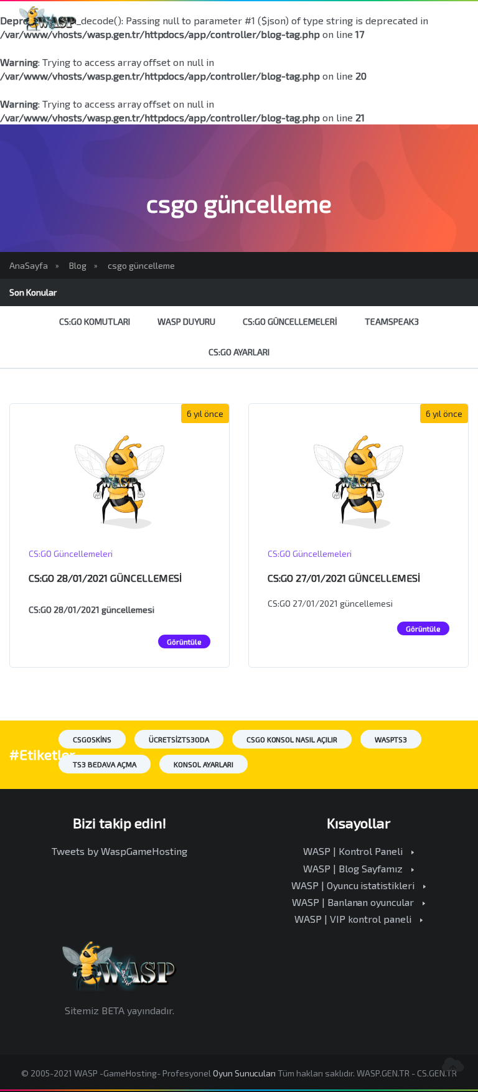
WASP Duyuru (186, 321)
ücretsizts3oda (179, 739)
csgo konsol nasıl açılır (292, 739)
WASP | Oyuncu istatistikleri (354, 885)
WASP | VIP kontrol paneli (354, 919)
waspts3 (391, 739)
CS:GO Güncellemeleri (290, 321)
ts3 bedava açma (104, 764)
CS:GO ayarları (239, 352)
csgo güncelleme (141, 265)
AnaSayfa (28, 265)
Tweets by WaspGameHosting (119, 851)
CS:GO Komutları (94, 321)
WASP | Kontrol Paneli (354, 851)
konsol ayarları (203, 764)
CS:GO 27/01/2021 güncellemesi (344, 578)
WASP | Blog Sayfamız (354, 868)
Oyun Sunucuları (244, 1073)
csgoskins (92, 739)
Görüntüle (184, 641)
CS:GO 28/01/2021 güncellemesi (105, 578)
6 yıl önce (205, 413)
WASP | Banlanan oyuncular (354, 902)
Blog (78, 265)
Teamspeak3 (392, 321)
